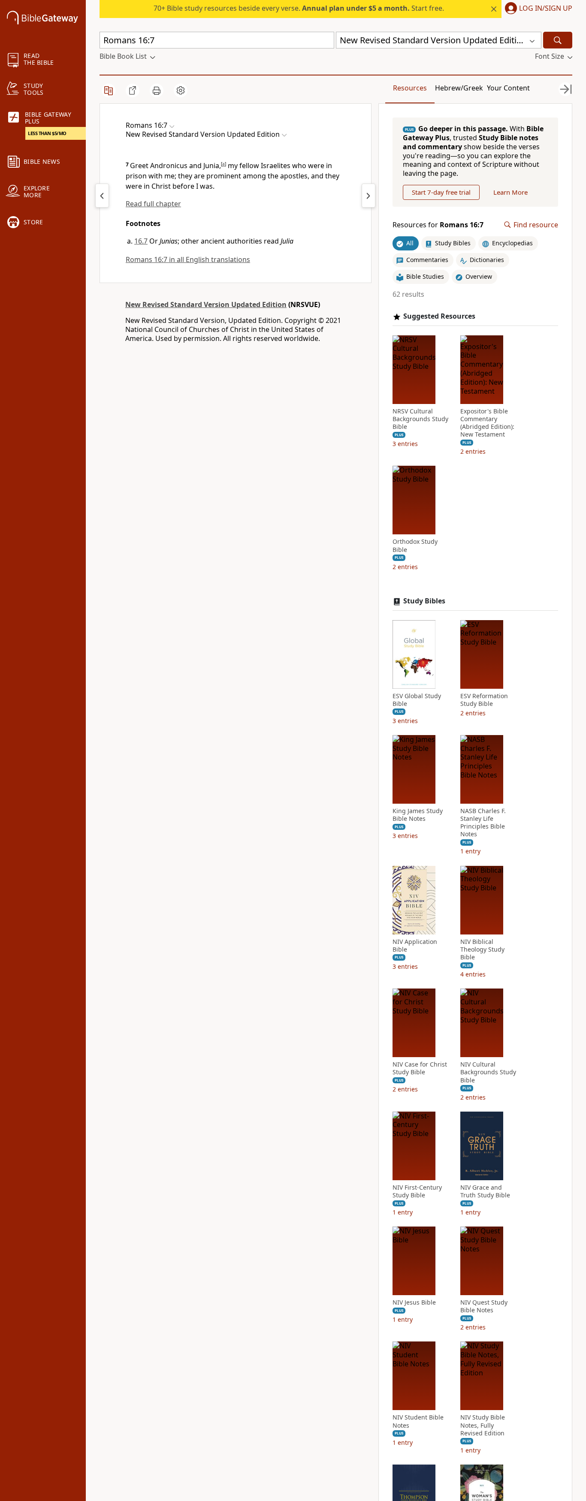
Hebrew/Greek (459, 88)
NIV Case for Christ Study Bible (420, 1068)
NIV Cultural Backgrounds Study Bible (488, 1072)
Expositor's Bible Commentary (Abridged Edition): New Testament (487, 423)
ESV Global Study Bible (417, 700)
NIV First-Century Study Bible (417, 1191)
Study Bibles (424, 601)
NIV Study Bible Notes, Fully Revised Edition (482, 1425)
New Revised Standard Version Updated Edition (206, 304)
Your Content (508, 88)
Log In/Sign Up (545, 8)
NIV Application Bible (415, 945)
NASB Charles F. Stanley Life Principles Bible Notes (483, 822)
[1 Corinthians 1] (368, 196)
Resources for (438, 224)
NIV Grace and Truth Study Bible (485, 1191)
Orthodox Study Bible (415, 545)
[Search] (557, 40)
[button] (536, 9)
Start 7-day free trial (441, 192)
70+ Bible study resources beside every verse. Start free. (299, 8)
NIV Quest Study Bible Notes (483, 1306)
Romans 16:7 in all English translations (188, 259)
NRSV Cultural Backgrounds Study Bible (420, 419)
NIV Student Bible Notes (418, 1421)
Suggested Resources (439, 316)
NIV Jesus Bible (414, 1302)
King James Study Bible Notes (418, 815)
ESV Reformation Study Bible (484, 700)
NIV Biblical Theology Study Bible (482, 949)
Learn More (510, 192)
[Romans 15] (102, 196)
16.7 (141, 241)
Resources (410, 88)
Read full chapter (153, 203)
